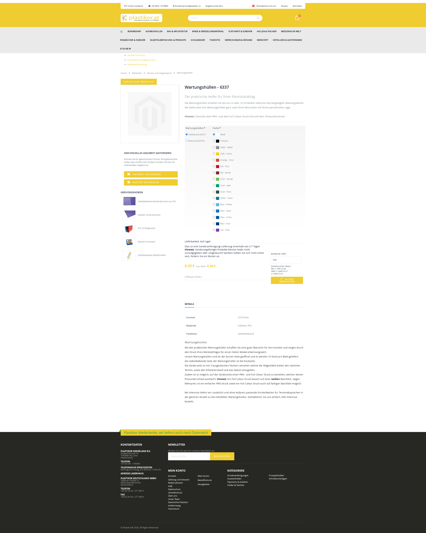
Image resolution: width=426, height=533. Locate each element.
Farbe (216, 128)
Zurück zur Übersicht (138, 81)
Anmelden (297, 6)
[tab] (192, 304)
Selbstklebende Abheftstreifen (152, 255)
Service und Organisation (159, 73)
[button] (254, 6)
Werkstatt (137, 73)
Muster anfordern (145, 182)
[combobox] (225, 18)
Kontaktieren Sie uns (266, 6)
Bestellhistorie (205, 480)
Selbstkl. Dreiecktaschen (149, 214)
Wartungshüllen (195, 128)
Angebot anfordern (146, 174)
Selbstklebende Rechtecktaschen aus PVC (157, 201)
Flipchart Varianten (146, 241)
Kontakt (172, 475)
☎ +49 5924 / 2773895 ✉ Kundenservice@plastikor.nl (174, 6)
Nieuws (284, 6)
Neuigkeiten (204, 484)
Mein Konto (203, 475)
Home (124, 73)
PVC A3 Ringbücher (146, 228)
